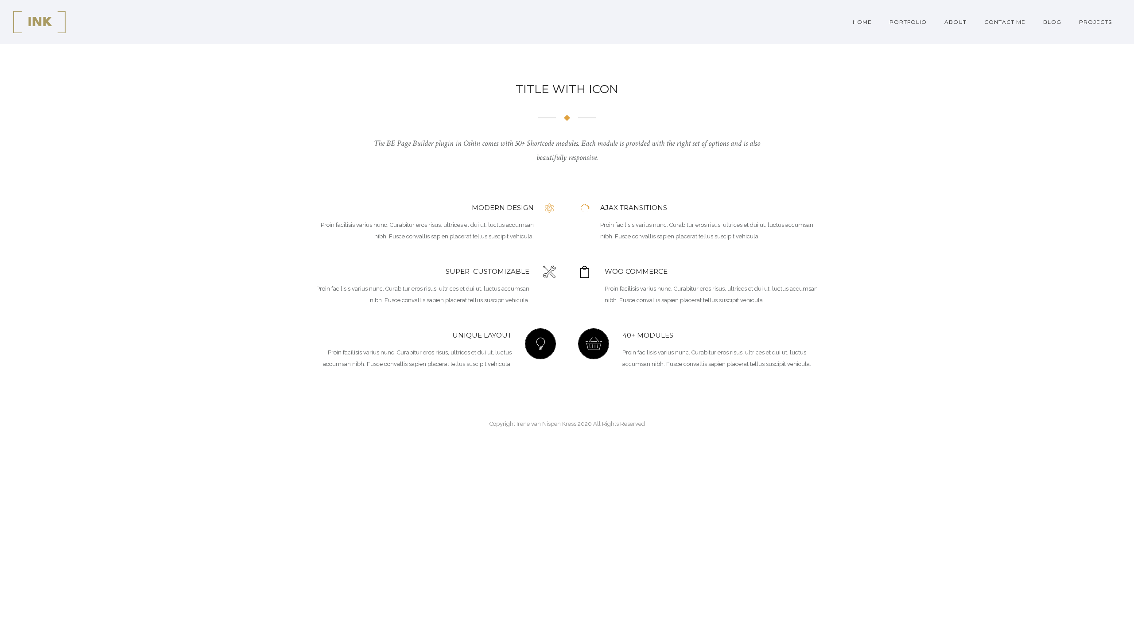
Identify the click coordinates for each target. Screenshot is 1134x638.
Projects (1095, 22)
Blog (1052, 22)
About (955, 22)
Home (862, 22)
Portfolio (908, 22)
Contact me (1004, 22)
